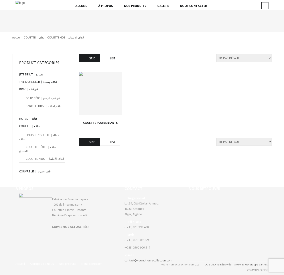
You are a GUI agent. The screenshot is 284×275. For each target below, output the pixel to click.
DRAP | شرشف (29, 89)
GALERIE (163, 6)
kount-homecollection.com (178, 264)
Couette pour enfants (100, 123)
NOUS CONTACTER (193, 6)
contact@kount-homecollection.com (148, 260)
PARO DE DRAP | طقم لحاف (43, 106)
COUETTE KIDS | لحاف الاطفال (45, 159)
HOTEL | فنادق (28, 119)
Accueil (81, 6)
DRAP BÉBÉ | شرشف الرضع (43, 98)
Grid (92, 58)
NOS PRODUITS (135, 6)
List (112, 58)
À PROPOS (105, 6)
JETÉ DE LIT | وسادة (31, 74)
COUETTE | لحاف (34, 37)
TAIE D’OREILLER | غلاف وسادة (38, 82)
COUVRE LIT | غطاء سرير (35, 171)
